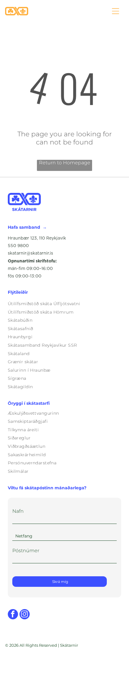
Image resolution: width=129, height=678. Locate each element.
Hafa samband (24, 227)
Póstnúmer (25, 550)
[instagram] (25, 615)
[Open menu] (115, 11)
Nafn (18, 511)
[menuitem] (64, 303)
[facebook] (13, 615)
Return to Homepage (64, 163)
